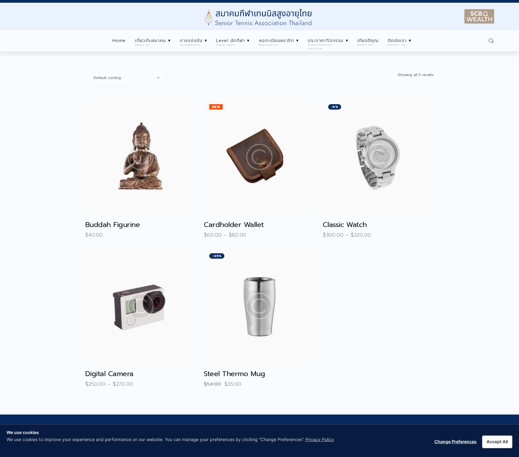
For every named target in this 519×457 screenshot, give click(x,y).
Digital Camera (109, 374)
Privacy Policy (319, 439)
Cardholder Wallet (234, 224)
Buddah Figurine (112, 224)
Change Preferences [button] (455, 441)
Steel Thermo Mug (234, 374)
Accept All (497, 441)
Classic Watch (345, 224)
